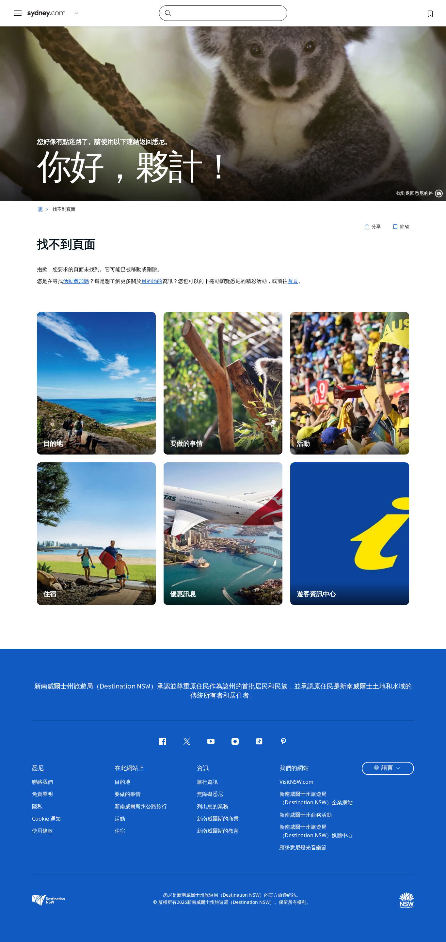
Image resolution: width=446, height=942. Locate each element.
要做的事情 (128, 793)
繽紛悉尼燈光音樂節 (303, 847)
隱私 (37, 806)
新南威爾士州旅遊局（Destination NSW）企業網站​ (316, 798)
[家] (46, 13)
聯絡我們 (42, 781)
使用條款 (42, 830)
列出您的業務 (212, 806)
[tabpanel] (223, 100)
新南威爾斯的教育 (218, 830)
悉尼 (38, 768)
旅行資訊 (207, 781)
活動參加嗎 (76, 281)
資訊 (203, 768)
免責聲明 (42, 793)
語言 (387, 768)
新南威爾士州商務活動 (305, 814)
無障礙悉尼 (210, 793)
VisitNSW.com (296, 781)
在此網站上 (129, 768)
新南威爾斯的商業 (218, 818)
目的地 (122, 781)
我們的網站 (294, 768)
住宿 (120, 830)
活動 (120, 818)
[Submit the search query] (167, 12)
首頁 (293, 281)
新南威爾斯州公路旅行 (141, 806)
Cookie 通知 (46, 818)
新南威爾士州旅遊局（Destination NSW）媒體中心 (316, 831)
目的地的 (151, 281)
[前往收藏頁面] (429, 13)
